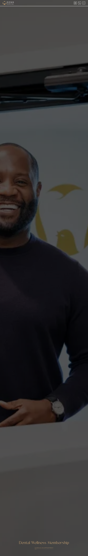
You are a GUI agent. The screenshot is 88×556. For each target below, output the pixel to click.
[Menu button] (84, 3)
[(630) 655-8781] (80, 3)
